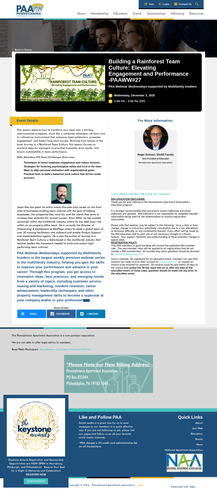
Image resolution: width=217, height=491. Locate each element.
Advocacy (177, 13)
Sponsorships (156, 13)
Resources (196, 13)
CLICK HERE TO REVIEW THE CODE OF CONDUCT (141, 194)
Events (137, 13)
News (199, 444)
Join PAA (197, 428)
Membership (99, 13)
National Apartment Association (184, 450)
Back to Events (23, 49)
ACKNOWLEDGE (36, 481)
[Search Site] (197, 4)
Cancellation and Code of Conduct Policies (65, 349)
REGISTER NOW (36, 474)
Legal (140, 485)
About (81, 13)
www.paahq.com (168, 262)
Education (120, 13)
